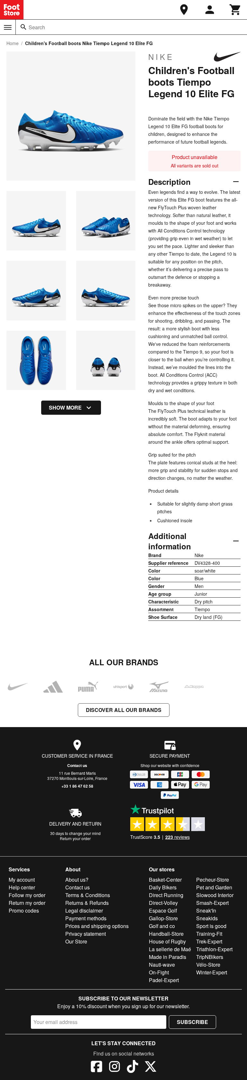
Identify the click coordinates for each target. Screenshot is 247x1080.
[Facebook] (96, 1067)
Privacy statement (85, 933)
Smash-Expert (212, 902)
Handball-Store (166, 933)
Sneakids (207, 918)
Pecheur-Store (212, 879)
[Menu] (7, 27)
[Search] (23, 27)
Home (12, 43)
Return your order (75, 838)
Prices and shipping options (97, 926)
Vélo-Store (208, 964)
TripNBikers (209, 957)
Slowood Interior (214, 895)
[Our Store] (184, 9)
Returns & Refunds (87, 902)
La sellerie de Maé (170, 949)
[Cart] (235, 9)
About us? (76, 879)
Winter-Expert (211, 972)
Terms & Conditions (87, 895)
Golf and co (162, 926)
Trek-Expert (209, 941)
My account (22, 879)
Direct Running (166, 895)
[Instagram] (114, 1067)
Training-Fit (209, 933)
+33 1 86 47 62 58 (77, 786)
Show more (65, 407)
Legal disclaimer (84, 910)
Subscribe (192, 1022)
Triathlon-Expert (214, 949)
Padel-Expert (164, 980)
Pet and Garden (214, 887)
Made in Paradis (167, 957)
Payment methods (85, 918)
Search (37, 27)
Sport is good (211, 926)
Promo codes (24, 910)
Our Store (76, 941)
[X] (150, 1067)
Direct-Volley (163, 902)
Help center (22, 887)
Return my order (27, 902)
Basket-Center (165, 879)
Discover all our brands (123, 710)
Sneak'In (206, 910)
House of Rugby (167, 941)
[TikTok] (132, 1067)
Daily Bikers (163, 887)
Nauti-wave (162, 964)
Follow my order (27, 895)
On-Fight (159, 972)
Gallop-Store (163, 918)
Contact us (77, 765)
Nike (161, 57)
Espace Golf (163, 910)
